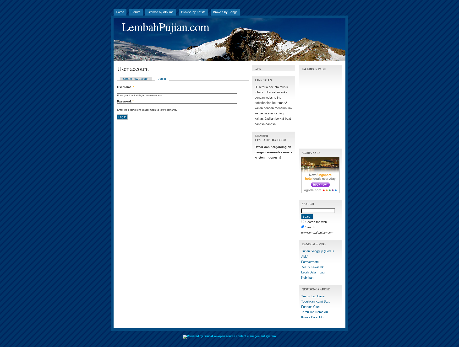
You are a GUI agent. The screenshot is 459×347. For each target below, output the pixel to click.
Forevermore (310, 262)
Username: (125, 87)
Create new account (136, 78)
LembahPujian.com (165, 26)
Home (120, 12)
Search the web (315, 222)
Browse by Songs (225, 12)
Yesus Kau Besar (313, 296)
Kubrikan (307, 277)
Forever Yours (311, 307)
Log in (162, 78)
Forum (135, 12)
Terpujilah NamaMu (314, 312)
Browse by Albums (161, 12)
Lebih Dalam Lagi (313, 272)
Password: (125, 101)
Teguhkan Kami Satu (315, 301)
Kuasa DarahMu (312, 317)
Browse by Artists (193, 12)
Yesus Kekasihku (313, 267)
